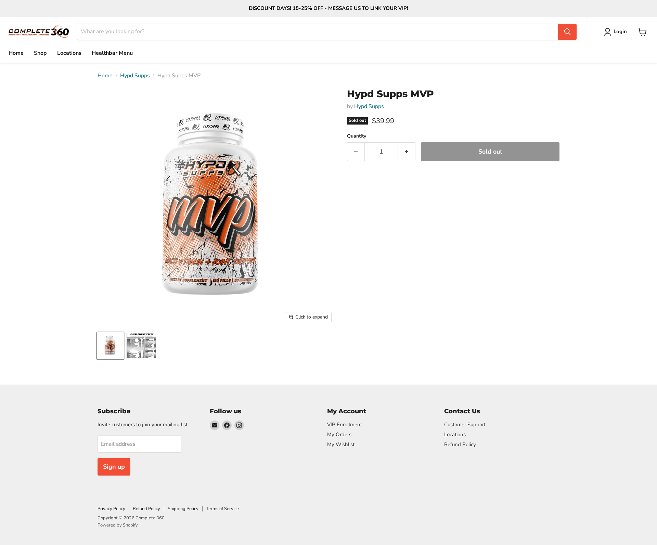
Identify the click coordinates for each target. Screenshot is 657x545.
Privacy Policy (111, 509)
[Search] (567, 32)
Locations (69, 53)
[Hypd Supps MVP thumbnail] (110, 345)
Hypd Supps (135, 76)
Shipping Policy (183, 509)
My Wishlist (341, 444)
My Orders (339, 434)
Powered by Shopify (118, 525)
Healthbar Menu (112, 53)
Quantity (356, 136)
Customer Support (465, 424)
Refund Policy (460, 444)
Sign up (114, 467)
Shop (40, 53)
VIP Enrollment (344, 424)
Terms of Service (222, 509)
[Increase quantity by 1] (406, 151)
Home (16, 53)
